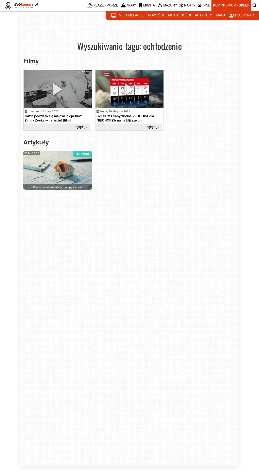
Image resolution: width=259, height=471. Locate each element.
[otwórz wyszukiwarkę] (255, 5)
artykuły (203, 15)
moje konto (243, 15)
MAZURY (170, 5)
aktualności (179, 15)
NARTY (189, 5)
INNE (206, 5)
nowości (156, 15)
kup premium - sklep (231, 5)
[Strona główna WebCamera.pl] (21, 5)
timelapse (134, 15)
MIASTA (149, 5)
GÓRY (131, 5)
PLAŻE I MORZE (105, 5)
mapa (220, 15)
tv (119, 15)
